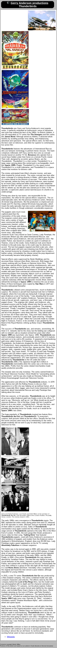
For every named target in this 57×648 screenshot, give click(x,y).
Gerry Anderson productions (29, 3)
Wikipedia (11, 637)
